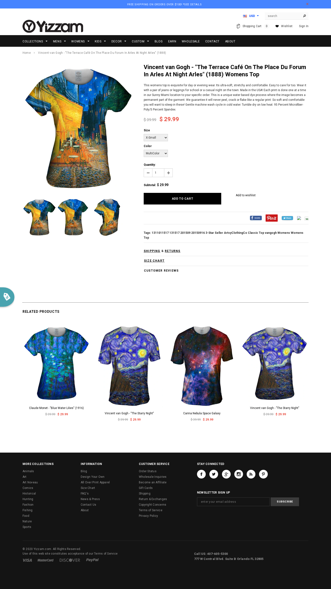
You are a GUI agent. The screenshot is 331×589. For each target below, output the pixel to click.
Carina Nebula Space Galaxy (202, 413)
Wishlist (286, 26)
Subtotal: (150, 185)
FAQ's (85, 493)
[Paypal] (92, 560)
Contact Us (88, 504)
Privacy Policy (148, 516)
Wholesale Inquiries (153, 477)
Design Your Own (93, 477)
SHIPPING (152, 251)
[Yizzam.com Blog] (251, 474)
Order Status (148, 471)
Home (27, 53)
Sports (27, 527)
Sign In (303, 26)
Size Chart (88, 488)
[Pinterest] (272, 218)
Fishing (28, 510)
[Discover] (69, 560)
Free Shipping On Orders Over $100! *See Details (164, 4)
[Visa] (27, 560)
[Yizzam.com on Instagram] (238, 474)
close (307, 4)
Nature (27, 521)
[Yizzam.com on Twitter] (213, 474)
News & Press (90, 499)
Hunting (28, 499)
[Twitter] (287, 218)
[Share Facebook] (256, 218)
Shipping (144, 493)
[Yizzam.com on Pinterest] (263, 474)
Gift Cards (146, 488)
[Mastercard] (46, 560)
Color (148, 146)
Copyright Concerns (152, 504)
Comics (28, 488)
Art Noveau (30, 482)
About (85, 510)
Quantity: (150, 164)
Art (25, 477)
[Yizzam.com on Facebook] (201, 474)
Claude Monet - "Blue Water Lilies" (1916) (56, 408)
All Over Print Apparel (95, 482)
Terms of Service (150, 510)
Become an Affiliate (153, 482)
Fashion (28, 504)
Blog (84, 471)
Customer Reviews (161, 270)
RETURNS (172, 251)
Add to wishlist (246, 195)
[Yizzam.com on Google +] (226, 474)
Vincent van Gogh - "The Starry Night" (129, 413)
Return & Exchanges (153, 499)
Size (147, 130)
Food (26, 516)
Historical (29, 493)
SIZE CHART (154, 260)
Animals (28, 471)
